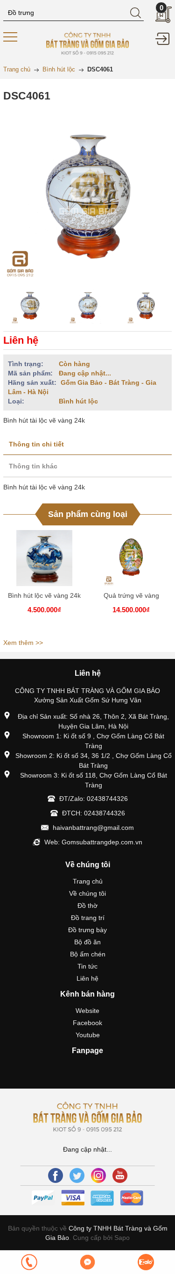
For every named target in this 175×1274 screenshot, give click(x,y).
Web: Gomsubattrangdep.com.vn (93, 842)
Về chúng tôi (87, 893)
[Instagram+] (98, 1175)
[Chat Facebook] (87, 1262)
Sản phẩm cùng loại (87, 514)
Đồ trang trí (88, 917)
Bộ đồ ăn (87, 942)
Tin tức (87, 966)
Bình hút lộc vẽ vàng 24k (44, 595)
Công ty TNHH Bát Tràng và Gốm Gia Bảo (106, 1232)
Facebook (87, 1022)
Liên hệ (87, 978)
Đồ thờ (87, 905)
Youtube (88, 1035)
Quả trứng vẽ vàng (131, 595)
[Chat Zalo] (146, 1262)
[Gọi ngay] (29, 1262)
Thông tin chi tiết (36, 444)
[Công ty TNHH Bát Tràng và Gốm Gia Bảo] (87, 42)
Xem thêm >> (23, 642)
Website (87, 1010)
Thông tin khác (33, 466)
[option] (29, 305)
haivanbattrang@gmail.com (93, 827)
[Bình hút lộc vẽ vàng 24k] (44, 558)
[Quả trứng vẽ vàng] (131, 558)
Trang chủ (88, 881)
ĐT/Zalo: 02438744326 (93, 798)
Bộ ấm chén (87, 954)
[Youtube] (119, 1175)
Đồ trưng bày (87, 930)
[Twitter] (77, 1175)
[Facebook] (55, 1175)
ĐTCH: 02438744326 (93, 813)
